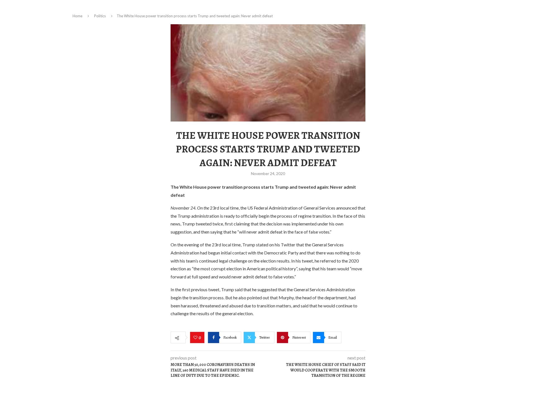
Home (77, 16)
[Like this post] (196, 338)
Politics (100, 16)
